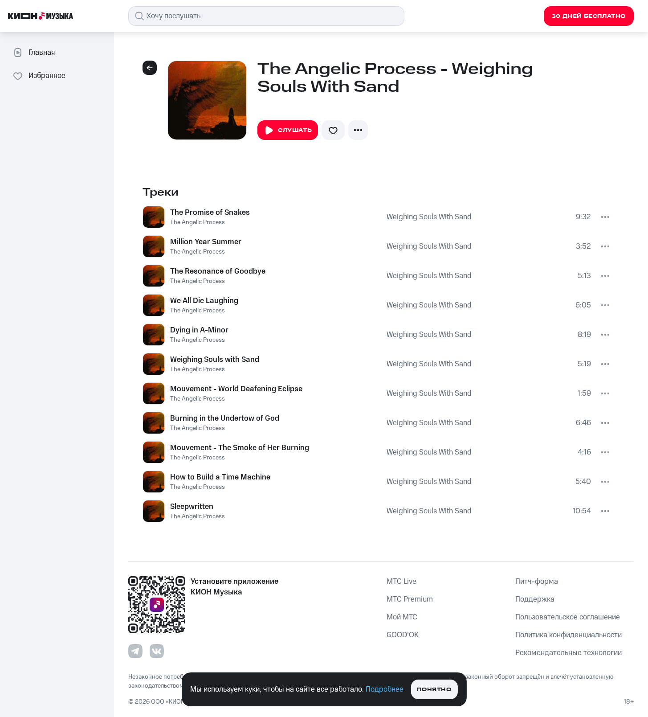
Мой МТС (402, 617)
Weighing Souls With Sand (429, 217)
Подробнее (384, 689)
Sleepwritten (191, 506)
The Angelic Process (197, 222)
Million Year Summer (205, 242)
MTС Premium (410, 599)
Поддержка (534, 599)
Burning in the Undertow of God (224, 418)
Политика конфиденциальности (568, 635)
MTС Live (401, 581)
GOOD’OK (403, 635)
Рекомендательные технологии (568, 652)
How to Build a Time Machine (220, 477)
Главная (42, 52)
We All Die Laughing (204, 300)
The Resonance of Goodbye (217, 271)
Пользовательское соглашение (567, 617)
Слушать (295, 130)
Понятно (434, 689)
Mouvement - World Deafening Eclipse (236, 389)
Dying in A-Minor (199, 330)
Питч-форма (536, 581)
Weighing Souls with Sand (214, 359)
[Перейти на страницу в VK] (157, 651)
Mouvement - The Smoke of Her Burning (239, 447)
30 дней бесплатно (589, 16)
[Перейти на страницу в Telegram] (135, 651)
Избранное (47, 75)
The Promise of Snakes (210, 212)
